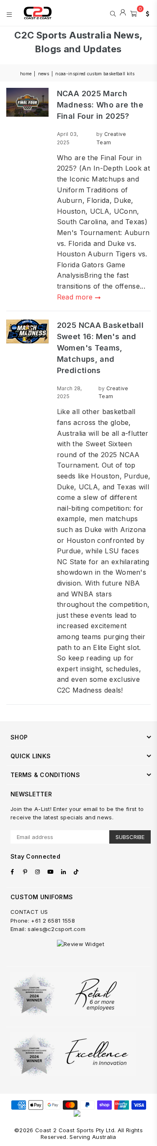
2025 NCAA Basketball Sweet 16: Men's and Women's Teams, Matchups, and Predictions (100, 348)
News (43, 73)
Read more (76, 297)
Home (25, 73)
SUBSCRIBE (130, 837)
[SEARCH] (113, 13)
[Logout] (123, 13)
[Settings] (146, 13)
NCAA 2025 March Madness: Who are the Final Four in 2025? (100, 104)
